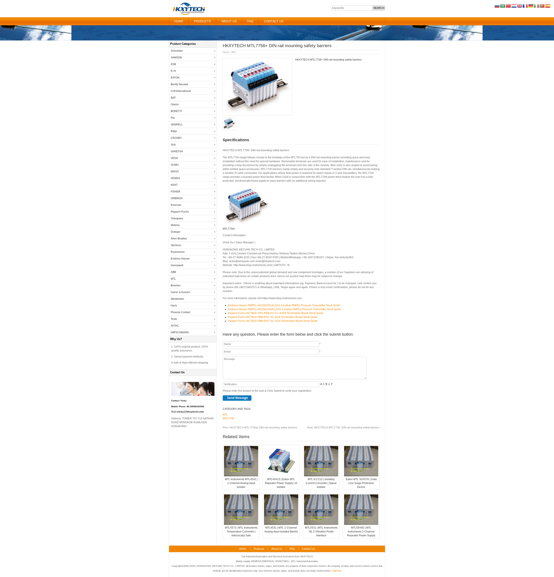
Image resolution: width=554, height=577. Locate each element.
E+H (173, 70)
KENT (174, 184)
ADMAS (175, 178)
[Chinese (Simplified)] (508, 5)
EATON (175, 77)
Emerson (176, 205)
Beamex (175, 285)
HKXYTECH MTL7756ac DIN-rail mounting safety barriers (260, 427)
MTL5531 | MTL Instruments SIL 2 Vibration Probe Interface (321, 531)
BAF (173, 97)
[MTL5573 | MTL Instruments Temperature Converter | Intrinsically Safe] (241, 523)
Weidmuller (177, 298)
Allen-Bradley (179, 238)
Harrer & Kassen (180, 292)
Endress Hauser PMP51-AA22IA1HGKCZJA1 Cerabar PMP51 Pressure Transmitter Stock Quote (284, 309)
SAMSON (176, 57)
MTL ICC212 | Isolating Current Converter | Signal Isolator (321, 483)
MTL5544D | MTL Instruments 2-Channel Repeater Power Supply (361, 531)
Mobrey (175, 225)
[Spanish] (548, 5)
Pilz (173, 117)
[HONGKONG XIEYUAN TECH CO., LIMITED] (189, 14)
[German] (531, 5)
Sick (173, 144)
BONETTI (176, 111)
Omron (175, 104)
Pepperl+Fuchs (180, 211)
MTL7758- (229, 418)
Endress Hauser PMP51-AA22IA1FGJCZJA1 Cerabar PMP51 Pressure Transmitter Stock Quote (284, 305)
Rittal (174, 131)
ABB (173, 272)
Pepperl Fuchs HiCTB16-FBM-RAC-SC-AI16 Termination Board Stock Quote (272, 317)
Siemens (176, 245)
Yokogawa (177, 218)
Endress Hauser (180, 258)
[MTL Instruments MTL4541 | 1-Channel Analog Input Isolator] (241, 475)
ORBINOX (177, 198)
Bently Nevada (179, 84)
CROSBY (176, 137)
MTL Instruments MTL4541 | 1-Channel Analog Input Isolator (241, 483)
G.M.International (181, 91)
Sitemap (337, 570)
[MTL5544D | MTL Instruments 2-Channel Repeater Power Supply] (361, 523)
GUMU (175, 164)
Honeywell (177, 265)
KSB (173, 64)
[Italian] (537, 5)
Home (178, 21)
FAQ (250, 21)
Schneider (177, 50)
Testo (174, 319)
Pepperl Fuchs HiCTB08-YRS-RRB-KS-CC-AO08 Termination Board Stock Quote (275, 313)
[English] (520, 5)
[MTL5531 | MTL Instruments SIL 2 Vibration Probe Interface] (321, 523)
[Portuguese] (542, 5)
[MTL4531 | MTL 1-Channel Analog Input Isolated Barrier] (281, 523)
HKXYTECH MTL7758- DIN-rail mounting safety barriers (343, 427)
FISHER (175, 191)
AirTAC (175, 325)
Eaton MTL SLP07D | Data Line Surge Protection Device (361, 483)
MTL (234, 52)
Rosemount (177, 251)
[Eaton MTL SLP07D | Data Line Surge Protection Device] (361, 475)
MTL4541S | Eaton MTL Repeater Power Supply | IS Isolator (281, 483)
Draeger (175, 231)
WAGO (175, 171)
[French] (525, 5)
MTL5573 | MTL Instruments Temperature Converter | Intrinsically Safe (241, 531)
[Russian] (497, 5)
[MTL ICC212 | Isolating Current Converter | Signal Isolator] (321, 475)
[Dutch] (514, 5)
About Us (229, 21)
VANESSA (177, 151)
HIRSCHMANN (180, 332)
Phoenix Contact (180, 312)
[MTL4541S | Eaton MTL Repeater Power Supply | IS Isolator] (281, 475)
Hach (174, 305)
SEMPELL (177, 124)
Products (202, 21)
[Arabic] (503, 5)
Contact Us (273, 21)
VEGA (174, 158)
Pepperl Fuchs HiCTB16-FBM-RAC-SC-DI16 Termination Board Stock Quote (273, 320)
